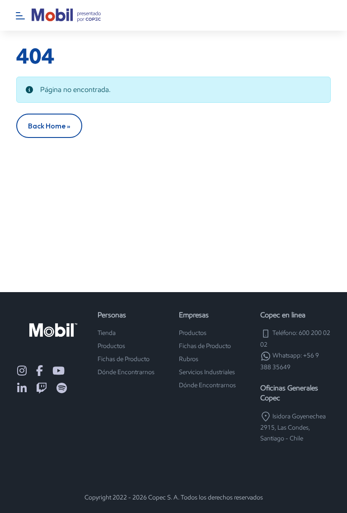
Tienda (107, 333)
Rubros (188, 359)
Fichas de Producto (124, 359)
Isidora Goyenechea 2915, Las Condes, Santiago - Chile (293, 427)
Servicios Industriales (207, 372)
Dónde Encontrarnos (126, 372)
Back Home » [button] (49, 125)
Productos (111, 346)
